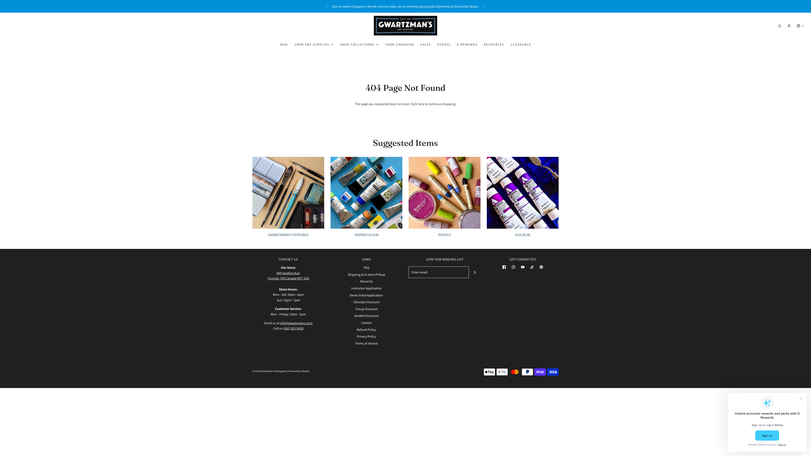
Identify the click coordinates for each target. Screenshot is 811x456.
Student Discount (366, 316)
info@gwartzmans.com (296, 323)
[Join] (474, 272)
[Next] (484, 6)
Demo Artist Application (366, 295)
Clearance (521, 44)
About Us (366, 281)
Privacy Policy (366, 336)
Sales (425, 44)
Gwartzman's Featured (288, 234)
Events (443, 44)
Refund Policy (366, 329)
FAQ (366, 267)
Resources (494, 44)
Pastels (444, 234)
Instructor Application (366, 288)
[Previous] (327, 6)
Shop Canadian (399, 44)
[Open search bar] (779, 25)
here (421, 104)
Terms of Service (366, 343)
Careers (366, 322)
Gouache (523, 234)
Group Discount (366, 309)
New (284, 44)
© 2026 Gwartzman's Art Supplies (269, 371)
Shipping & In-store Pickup (366, 274)
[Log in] (789, 25)
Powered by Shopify (298, 371)
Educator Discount (367, 302)
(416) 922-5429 (293, 328)
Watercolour (366, 234)
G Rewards (467, 44)
